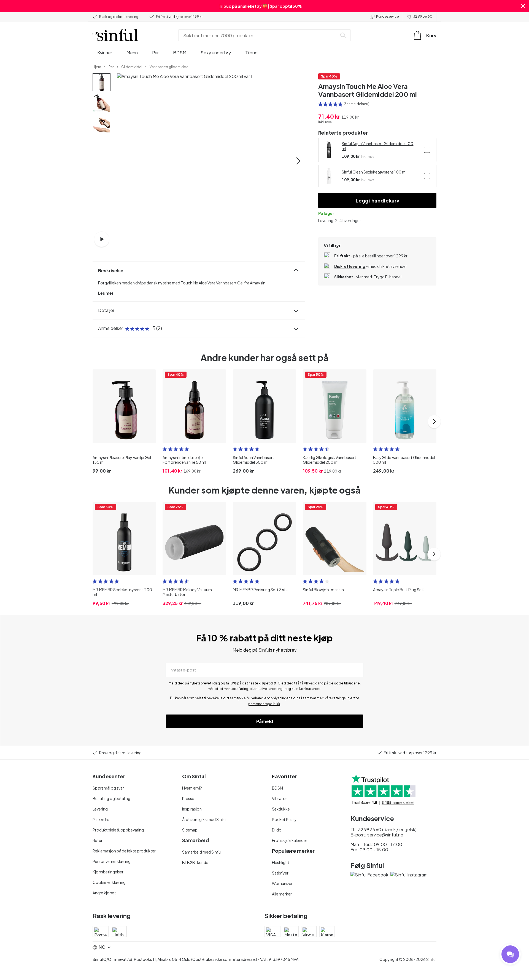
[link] (97, 66)
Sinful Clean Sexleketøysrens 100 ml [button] (374, 171)
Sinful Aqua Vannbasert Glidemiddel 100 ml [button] (377, 146)
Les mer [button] (106, 292)
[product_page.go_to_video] (101, 239)
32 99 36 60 (422, 16)
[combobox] (259, 35)
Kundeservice (387, 16)
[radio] (320, 104)
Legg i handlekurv (377, 200)
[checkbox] (427, 150)
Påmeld (264, 721)
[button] (523, 6)
